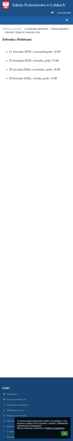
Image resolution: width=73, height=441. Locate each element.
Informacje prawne (15, 410)
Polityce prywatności (55, 428)
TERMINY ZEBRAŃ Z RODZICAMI (22, 32)
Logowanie (64, 12)
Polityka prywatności (16, 415)
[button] (52, 13)
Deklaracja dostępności (17, 404)
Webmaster (12, 394)
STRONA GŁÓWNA (12, 28)
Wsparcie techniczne (16, 399)
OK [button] (64, 433)
